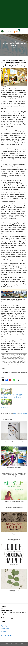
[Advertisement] (14, 14)
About (21, 643)
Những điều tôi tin (14, 533)
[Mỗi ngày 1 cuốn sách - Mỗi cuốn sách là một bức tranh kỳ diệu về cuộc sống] (14, 31)
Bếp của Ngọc (4, 626)
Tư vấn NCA (4, 631)
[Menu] (2, 31)
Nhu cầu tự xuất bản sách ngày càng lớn (14, 441)
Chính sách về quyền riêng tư (12, 643)
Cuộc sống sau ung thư (14, 590)
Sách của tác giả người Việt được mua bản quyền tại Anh (6, 396)
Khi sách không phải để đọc (14, 539)
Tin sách (14, 41)
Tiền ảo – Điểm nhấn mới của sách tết (14, 507)
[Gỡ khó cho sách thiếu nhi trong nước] (6, 402)
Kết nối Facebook (6, 635)
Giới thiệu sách (5, 628)
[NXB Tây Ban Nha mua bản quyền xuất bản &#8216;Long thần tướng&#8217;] (18, 391)
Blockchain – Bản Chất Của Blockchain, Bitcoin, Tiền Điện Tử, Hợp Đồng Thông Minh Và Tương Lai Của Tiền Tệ (14, 475)
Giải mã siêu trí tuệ (14, 564)
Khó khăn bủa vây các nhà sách (14, 467)
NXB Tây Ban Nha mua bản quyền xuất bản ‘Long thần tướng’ (18, 396)
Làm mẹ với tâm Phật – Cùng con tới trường (14, 501)
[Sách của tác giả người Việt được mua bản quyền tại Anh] (6, 391)
